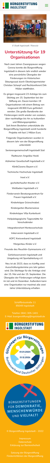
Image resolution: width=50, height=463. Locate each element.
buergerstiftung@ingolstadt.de (29, 316)
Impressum (25, 438)
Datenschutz (25, 441)
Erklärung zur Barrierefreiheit (25, 445)
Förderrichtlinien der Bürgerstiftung (25, 456)
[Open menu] (46, 5)
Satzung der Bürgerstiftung (25, 452)
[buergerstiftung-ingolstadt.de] (25, 355)
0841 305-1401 (29, 313)
